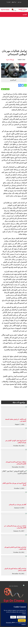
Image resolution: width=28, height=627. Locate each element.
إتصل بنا (8, 2)
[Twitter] (22, 85)
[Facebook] (19, 85)
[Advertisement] (14, 32)
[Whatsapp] (25, 85)
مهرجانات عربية (10, 59)
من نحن (19, 2)
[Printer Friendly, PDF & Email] (5, 89)
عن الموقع (14, 2)
